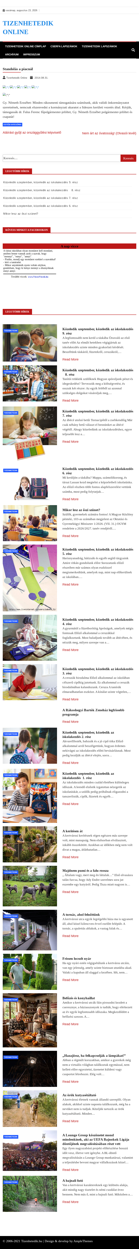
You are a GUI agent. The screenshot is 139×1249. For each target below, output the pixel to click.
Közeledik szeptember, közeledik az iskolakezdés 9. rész (40, 182)
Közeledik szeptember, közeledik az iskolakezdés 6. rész (40, 205)
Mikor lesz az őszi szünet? (20, 213)
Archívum (12, 54)
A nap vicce (69, 246)
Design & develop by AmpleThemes (69, 1241)
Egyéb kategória (12, 125)
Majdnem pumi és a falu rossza (85, 870)
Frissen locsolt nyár (76, 958)
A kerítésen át (72, 831)
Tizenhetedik (10, 331)
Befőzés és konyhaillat (78, 998)
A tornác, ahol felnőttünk (81, 914)
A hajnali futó (72, 1180)
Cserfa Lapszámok (63, 46)
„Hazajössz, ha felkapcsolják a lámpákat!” (94, 1055)
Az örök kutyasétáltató (79, 1095)
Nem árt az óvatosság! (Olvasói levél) (109, 133)
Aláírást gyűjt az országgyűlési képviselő (32, 132)
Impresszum (31, 54)
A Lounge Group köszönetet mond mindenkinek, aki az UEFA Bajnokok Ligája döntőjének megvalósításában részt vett (95, 1139)
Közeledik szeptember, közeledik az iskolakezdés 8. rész (42, 190)
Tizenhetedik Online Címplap (25, 46)
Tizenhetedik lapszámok (99, 46)
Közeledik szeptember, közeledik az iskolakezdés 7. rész (40, 197)
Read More (70, 359)
